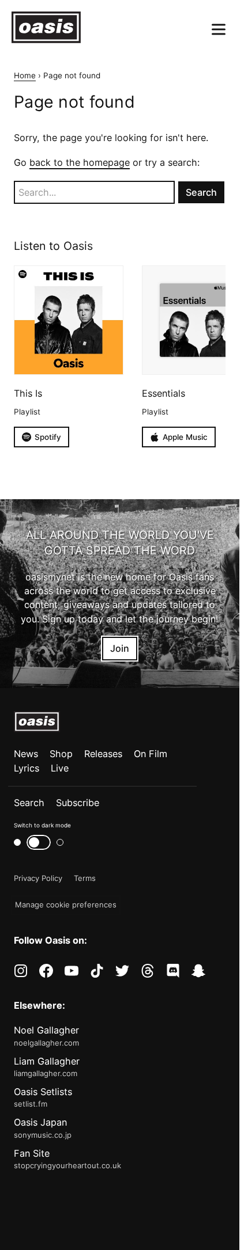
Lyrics (26, 768)
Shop (61, 753)
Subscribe (77, 802)
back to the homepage (79, 162)
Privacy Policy (38, 878)
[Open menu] (218, 29)
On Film (150, 753)
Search (29, 802)
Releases (103, 753)
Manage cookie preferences (66, 904)
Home (25, 75)
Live (60, 768)
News (26, 753)
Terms (85, 878)
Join (119, 648)
